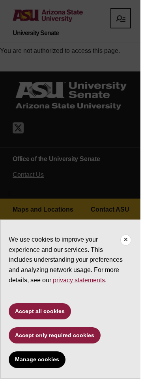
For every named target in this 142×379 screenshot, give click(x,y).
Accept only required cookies (54, 335)
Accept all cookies (40, 311)
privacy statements (79, 280)
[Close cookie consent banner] (125, 240)
